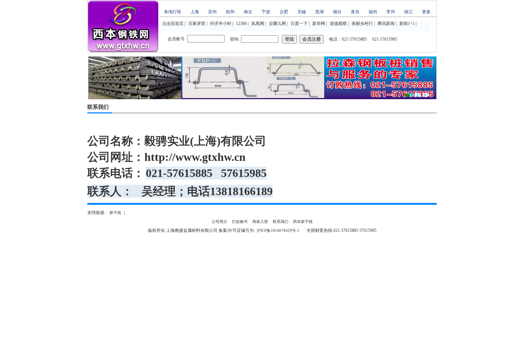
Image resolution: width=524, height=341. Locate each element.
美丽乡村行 (362, 23)
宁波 (266, 11)
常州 (390, 11)
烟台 (337, 11)
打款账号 (240, 221)
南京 (248, 11)
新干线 (115, 212)
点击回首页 (173, 23)
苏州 (212, 11)
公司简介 (219, 221)
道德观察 (338, 23)
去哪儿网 (277, 23)
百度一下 (299, 23)
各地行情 (172, 11)
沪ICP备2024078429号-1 (278, 230)
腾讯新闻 (386, 23)
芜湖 (319, 11)
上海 (194, 11)
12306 (241, 23)
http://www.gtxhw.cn (195, 157)
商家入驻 (260, 221)
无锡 (301, 11)
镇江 (408, 11)
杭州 (230, 11)
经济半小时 (220, 23)
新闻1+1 (407, 23)
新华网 (318, 23)
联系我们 (280, 221)
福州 (373, 11)
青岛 (355, 11)
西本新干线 (303, 221)
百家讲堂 (196, 23)
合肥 (283, 11)
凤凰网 (257, 23)
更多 (426, 11)
